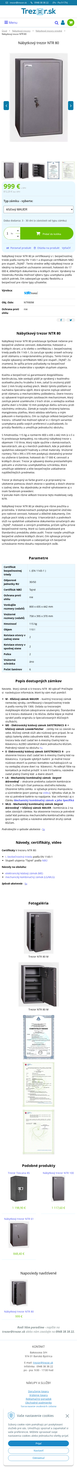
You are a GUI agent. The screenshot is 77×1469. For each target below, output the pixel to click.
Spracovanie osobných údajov (38, 1406)
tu (41, 747)
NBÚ (44, 860)
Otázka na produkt (48, 248)
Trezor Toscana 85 (19, 1173)
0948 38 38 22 (41, 2)
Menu (12, 22)
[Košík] (70, 22)
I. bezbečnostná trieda (18, 856)
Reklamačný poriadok (38, 1399)
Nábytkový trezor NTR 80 (19, 1311)
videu (46, 792)
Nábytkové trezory (21, 30)
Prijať (39, 1443)
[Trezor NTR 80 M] (39, 931)
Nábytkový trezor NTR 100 (58, 1173)
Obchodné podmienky (38, 1402)
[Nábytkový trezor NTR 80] (38, 97)
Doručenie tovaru (38, 1391)
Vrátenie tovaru (38, 1395)
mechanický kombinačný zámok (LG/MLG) (30, 877)
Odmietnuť (39, 1457)
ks (12, 233)
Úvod (4, 30)
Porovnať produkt (20, 248)
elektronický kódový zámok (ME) (24, 873)
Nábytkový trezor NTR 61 (19, 1219)
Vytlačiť (66, 248)
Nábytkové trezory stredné (49, 30)
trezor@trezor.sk (18, 2)
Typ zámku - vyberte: (18, 201)
